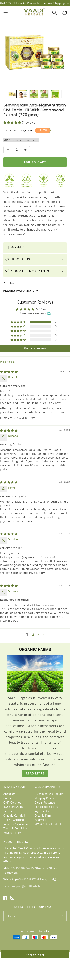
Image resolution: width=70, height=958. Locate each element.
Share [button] (13, 283)
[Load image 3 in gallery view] (33, 94)
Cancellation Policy (47, 806)
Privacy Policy (12, 832)
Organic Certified (14, 815)
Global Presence (45, 802)
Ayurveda (40, 819)
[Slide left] (4, 94)
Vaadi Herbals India (39, 931)
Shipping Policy (44, 798)
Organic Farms (44, 815)
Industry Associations (17, 824)
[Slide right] (66, 94)
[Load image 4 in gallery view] (44, 94)
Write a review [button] (35, 348)
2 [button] (33, 634)
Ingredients (42, 811)
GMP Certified (12, 802)
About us (9, 793)
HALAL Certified (13, 819)
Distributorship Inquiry (49, 793)
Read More (35, 773)
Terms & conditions (15, 828)
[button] (6, 13)
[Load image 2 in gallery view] (23, 94)
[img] (9, 371)
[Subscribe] (61, 916)
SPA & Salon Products (48, 824)
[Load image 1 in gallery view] (12, 94)
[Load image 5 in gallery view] (55, 94)
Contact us (10, 798)
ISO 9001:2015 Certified (13, 809)
